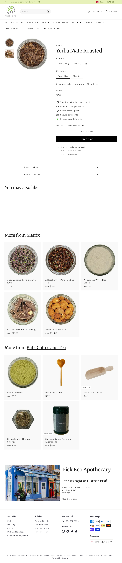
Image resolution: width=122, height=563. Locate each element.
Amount (60, 58)
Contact (11, 528)
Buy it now (87, 139)
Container (61, 71)
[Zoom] (32, 54)
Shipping (60, 125)
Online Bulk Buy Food (17, 535)
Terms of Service (42, 521)
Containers (12, 29)
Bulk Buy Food (53, 29)
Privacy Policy (41, 532)
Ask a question (32, 174)
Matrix (33, 235)
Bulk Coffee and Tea (46, 347)
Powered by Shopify (60, 558)
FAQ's (10, 521)
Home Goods (94, 22)
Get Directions (69, 499)
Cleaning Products (66, 22)
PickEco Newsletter (16, 532)
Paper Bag (63, 76)
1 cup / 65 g (63, 63)
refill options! (91, 84)
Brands (32, 29)
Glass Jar (77, 76)
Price (59, 90)
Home (58, 46)
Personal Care (37, 22)
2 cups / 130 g (80, 63)
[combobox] (35, 11)
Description (31, 167)
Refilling (11, 524)
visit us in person (18, 2)
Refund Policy (41, 524)
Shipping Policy (42, 528)
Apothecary (13, 22)
